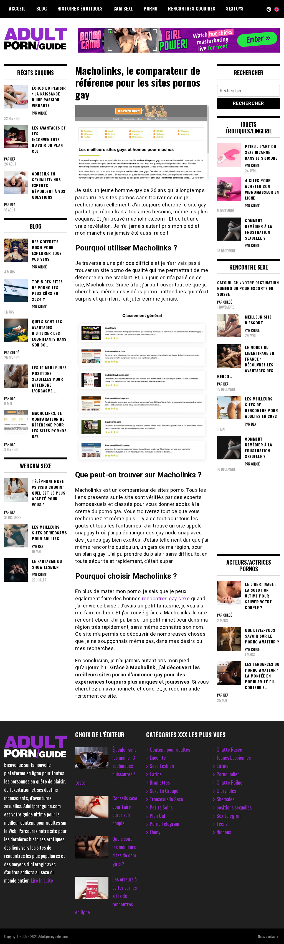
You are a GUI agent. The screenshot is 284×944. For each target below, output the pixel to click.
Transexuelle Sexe (166, 799)
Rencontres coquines (191, 8)
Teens (222, 823)
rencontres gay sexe (166, 598)
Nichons (224, 832)
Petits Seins (161, 807)
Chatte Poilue (229, 782)
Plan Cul (157, 815)
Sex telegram (229, 815)
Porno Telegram (164, 823)
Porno (151, 8)
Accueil (17, 8)
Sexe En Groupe (164, 790)
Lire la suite (42, 880)
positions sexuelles (234, 807)
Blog (41, 8)
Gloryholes (226, 790)
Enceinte (158, 757)
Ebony (155, 832)
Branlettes (160, 782)
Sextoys (235, 8)
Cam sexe (123, 8)
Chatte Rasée (229, 749)
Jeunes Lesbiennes (234, 757)
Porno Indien (228, 774)
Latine (156, 774)
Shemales (225, 799)
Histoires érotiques (80, 8)
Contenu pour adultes (170, 749)
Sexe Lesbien (162, 765)
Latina (223, 765)
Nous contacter (269, 936)
